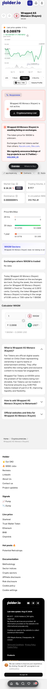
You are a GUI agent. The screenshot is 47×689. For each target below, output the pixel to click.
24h (6, 78)
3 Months (35, 78)
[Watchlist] (28, 683)
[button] (23, 683)
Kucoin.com (24, 146)
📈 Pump (6, 501)
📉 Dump (6, 506)
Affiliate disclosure (11, 577)
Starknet (6, 519)
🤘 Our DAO (8, 461)
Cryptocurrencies (18, 439)
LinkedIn (6, 474)
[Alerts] (36, 3)
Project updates (10, 487)
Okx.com (35, 146)
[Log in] (42, 3)
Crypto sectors (9, 573)
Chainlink (6, 536)
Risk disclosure (9, 581)
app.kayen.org (11, 173)
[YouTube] (28, 603)
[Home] (11, 683)
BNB (4, 532)
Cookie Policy (12, 647)
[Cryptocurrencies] (17, 683)
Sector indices (9, 568)
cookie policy (14, 669)
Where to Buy (30, 166)
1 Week (14, 78)
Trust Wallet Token (11, 523)
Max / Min (21, 83)
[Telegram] (33, 603)
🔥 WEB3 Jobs (9, 466)
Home (6, 439)
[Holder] (14, 603)
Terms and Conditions (15, 645)
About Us (6, 479)
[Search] (30, 3)
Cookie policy (8, 585)
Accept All (23, 675)
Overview (15, 166)
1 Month (25, 78)
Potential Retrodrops (12, 550)
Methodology (8, 564)
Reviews (6, 470)
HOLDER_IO (13, 157)
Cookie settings (9, 590)
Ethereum (7, 528)
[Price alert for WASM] (9, 15)
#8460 (18, 188)
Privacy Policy (30, 645)
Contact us (7, 483)
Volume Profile (36, 83)
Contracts (27, 173)
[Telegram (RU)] (38, 603)
